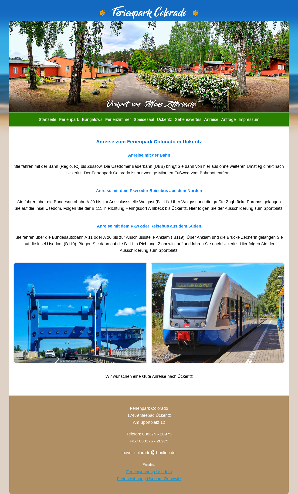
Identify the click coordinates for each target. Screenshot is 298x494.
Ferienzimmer (118, 119)
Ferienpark (69, 119)
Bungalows (92, 119)
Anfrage (228, 119)
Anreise (211, 119)
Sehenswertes (188, 119)
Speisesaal (144, 119)
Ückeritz (164, 119)
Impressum (249, 119)
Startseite (47, 119)
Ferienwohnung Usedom (149, 471)
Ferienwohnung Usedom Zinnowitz (149, 478)
